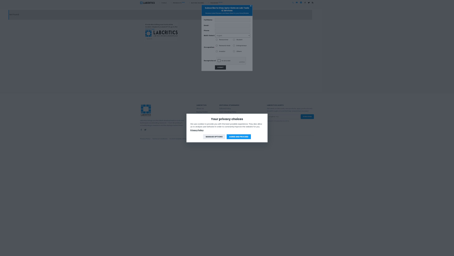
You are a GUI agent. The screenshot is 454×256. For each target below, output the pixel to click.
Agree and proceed (238, 136)
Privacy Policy (196, 130)
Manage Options (214, 136)
